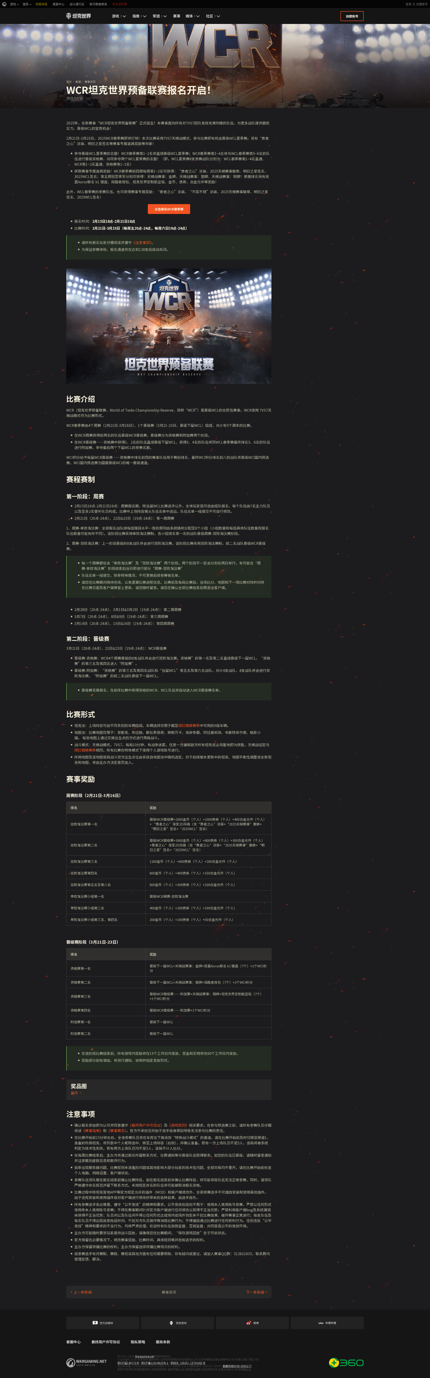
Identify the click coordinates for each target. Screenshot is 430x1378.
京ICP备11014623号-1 (154, 1363)
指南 (136, 16)
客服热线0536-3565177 (237, 1366)
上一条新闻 (83, 1292)
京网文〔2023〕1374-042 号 (187, 1363)
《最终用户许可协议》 (146, 1125)
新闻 (78, 81)
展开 (74, 1093)
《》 (92, 1130)
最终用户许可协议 (105, 1342)
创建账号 (422, 4)
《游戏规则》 (178, 1125)
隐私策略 (138, 1342)
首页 (69, 81)
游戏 (115, 16)
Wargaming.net (144, 1356)
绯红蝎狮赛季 (189, 725)
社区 (209, 16)
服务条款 (163, 1342)
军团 (156, 16)
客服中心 (73, 1342)
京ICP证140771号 (128, 1363)
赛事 (176, 16)
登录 (408, 4)
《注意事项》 (141, 242)
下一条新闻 (255, 1292)
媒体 (189, 16)
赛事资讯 (90, 81)
